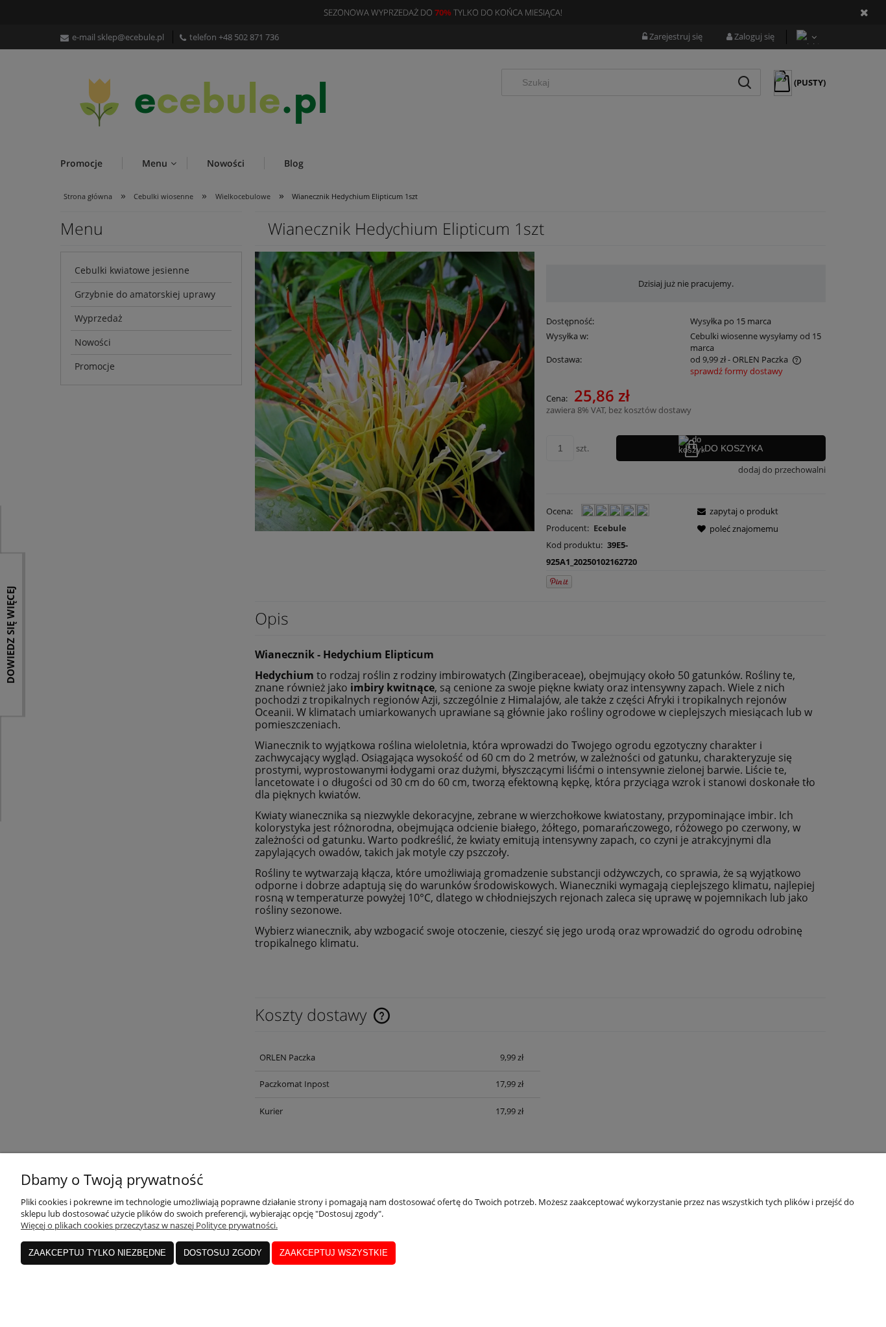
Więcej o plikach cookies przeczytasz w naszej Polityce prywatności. (149, 1225)
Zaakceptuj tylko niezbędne (97, 1253)
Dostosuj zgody (223, 1253)
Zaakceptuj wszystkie (334, 1253)
